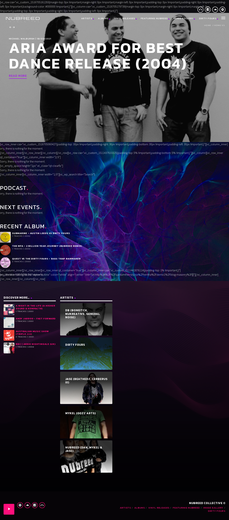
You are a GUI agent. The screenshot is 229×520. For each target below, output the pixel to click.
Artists (86, 18)
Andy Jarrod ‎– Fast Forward (36, 318)
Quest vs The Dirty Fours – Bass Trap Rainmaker (46, 258)
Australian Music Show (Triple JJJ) (32, 333)
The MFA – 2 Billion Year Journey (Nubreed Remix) (47, 246)
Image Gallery (183, 18)
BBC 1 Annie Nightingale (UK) (36, 344)
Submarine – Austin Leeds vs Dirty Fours (41, 233)
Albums (103, 18)
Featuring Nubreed (154, 18)
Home (207, 25)
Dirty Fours (207, 18)
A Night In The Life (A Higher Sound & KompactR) (35, 307)
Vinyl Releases (124, 18)
